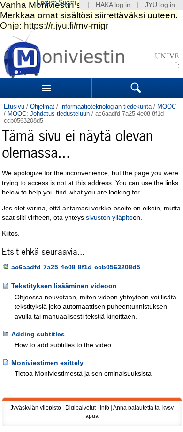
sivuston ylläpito (109, 217)
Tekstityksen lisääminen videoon (64, 286)
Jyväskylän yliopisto (35, 407)
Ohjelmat (42, 106)
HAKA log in (113, 4)
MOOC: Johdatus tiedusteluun (49, 113)
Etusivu (14, 106)
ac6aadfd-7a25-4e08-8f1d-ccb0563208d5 (75, 267)
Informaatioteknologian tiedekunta (106, 106)
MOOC (166, 106)
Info (104, 407)
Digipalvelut (80, 407)
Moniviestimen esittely (47, 362)
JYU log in (160, 4)
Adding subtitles (38, 334)
